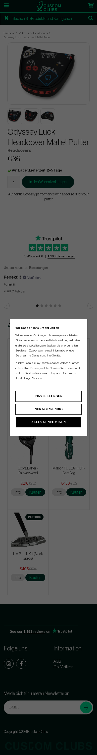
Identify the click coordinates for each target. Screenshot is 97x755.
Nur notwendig (49, 409)
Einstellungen (48, 396)
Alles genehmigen (48, 422)
